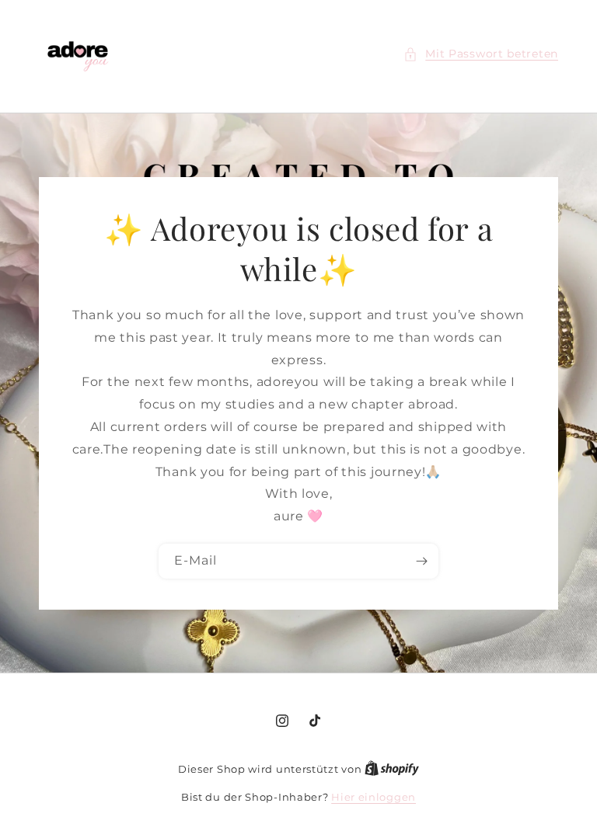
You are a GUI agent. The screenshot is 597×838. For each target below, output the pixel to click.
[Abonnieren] (421, 560)
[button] (480, 54)
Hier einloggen (373, 797)
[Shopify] (392, 769)
